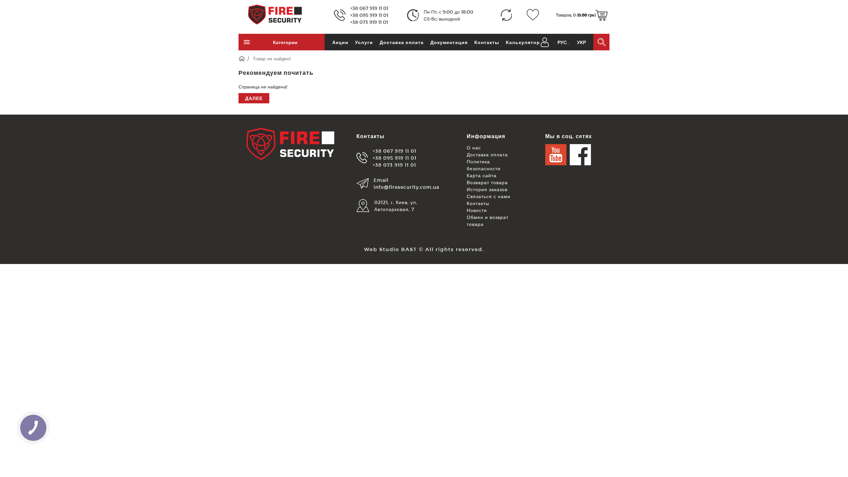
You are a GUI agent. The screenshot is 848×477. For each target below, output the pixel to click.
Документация (449, 42)
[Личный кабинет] (545, 41)
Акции (340, 42)
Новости (477, 210)
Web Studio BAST (390, 249)
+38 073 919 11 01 (369, 22)
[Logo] (275, 14)
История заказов (487, 189)
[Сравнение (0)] (506, 15)
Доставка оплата (402, 42)
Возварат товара (487, 182)
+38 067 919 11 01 (369, 8)
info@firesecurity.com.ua (406, 187)
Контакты (486, 42)
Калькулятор (523, 42)
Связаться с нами (488, 196)
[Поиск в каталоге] (601, 42)
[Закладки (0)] (533, 15)
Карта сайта (482, 175)
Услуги (364, 42)
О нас (474, 147)
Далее (254, 98)
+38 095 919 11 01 (369, 15)
